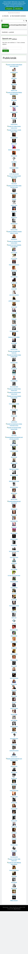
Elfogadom (9, 8)
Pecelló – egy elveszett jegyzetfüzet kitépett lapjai (14, 25)
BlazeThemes (17, 908)
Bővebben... (18, 8)
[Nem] (26, 5)
